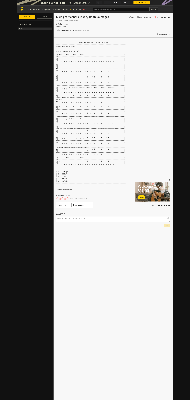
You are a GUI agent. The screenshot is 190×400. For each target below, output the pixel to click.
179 (73, 30)
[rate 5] (67, 198)
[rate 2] (60, 198)
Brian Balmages (99, 17)
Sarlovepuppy (65, 30)
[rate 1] (57, 198)
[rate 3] (62, 198)
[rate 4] (65, 198)
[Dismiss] (170, 2)
